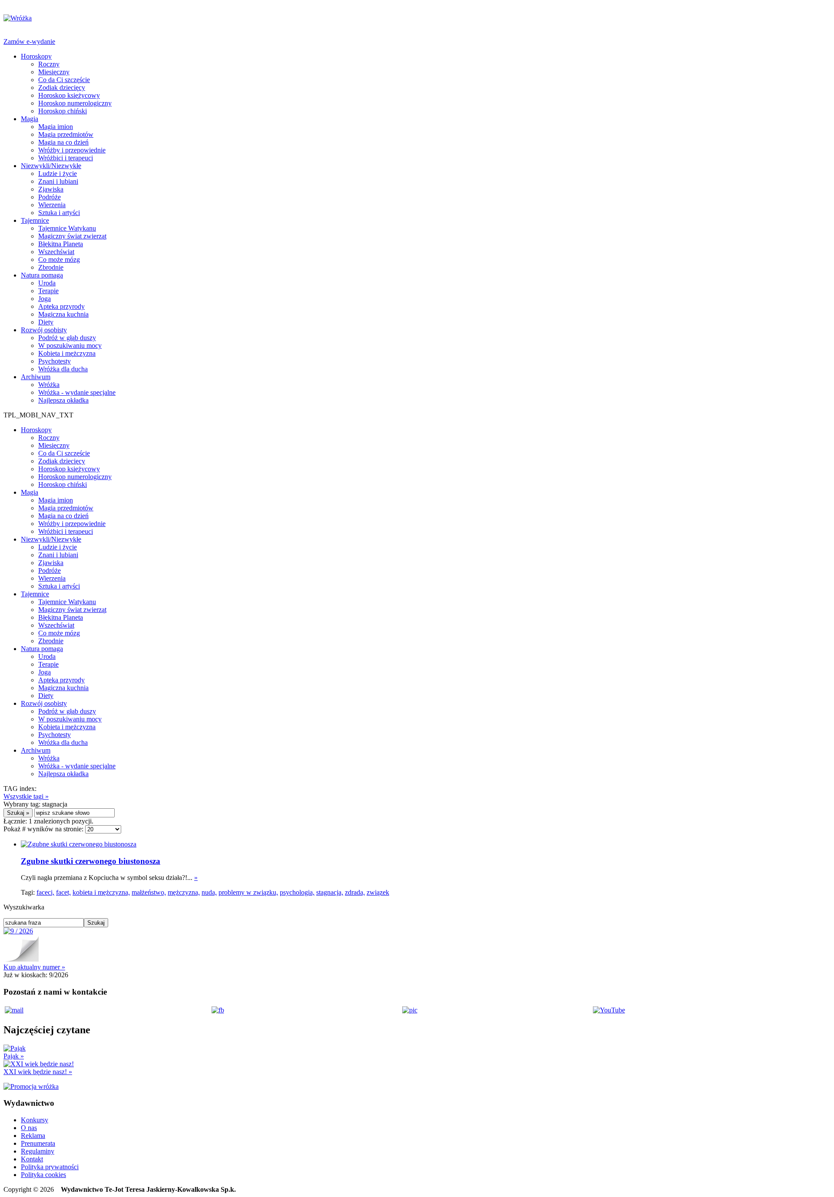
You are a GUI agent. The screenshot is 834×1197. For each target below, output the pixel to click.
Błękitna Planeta (60, 244)
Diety (45, 322)
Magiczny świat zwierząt (72, 236)
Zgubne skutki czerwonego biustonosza (90, 861)
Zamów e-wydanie (29, 41)
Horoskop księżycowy (69, 95)
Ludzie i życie (57, 173)
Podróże (49, 197)
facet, (63, 892)
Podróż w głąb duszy (67, 337)
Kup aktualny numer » (34, 967)
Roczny (49, 64)
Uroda (47, 283)
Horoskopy (36, 56)
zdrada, (355, 892)
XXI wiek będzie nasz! (37, 1071)
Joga (44, 298)
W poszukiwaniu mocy (70, 345)
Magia (29, 118)
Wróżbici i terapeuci (65, 158)
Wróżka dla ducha (63, 369)
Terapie (48, 290)
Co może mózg (59, 259)
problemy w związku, (248, 892)
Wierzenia (52, 204)
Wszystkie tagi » (26, 796)
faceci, (45, 892)
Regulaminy (37, 1151)
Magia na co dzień (63, 142)
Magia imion (55, 126)
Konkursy (34, 1120)
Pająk (13, 1056)
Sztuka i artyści (59, 212)
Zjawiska (50, 189)
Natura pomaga (42, 275)
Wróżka (49, 384)
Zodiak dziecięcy (61, 87)
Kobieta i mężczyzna (67, 353)
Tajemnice (35, 220)
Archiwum (35, 376)
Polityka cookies (43, 1174)
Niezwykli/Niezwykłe (51, 165)
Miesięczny (54, 72)
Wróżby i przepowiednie (72, 150)
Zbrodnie (50, 267)
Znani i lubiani (58, 181)
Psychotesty (54, 361)
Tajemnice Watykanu (67, 228)
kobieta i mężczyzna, (101, 892)
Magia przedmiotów (65, 134)
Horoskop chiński (62, 111)
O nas (29, 1127)
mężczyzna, (184, 892)
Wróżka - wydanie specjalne (77, 392)
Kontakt (32, 1159)
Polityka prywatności (50, 1167)
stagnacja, (329, 892)
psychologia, (297, 892)
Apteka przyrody (61, 306)
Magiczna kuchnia (63, 314)
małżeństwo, (149, 892)
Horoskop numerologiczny (75, 103)
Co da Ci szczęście (64, 79)
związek (378, 892)
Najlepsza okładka (63, 400)
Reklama (33, 1135)
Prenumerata (38, 1143)
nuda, (209, 892)
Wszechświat (56, 251)
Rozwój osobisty (44, 330)
